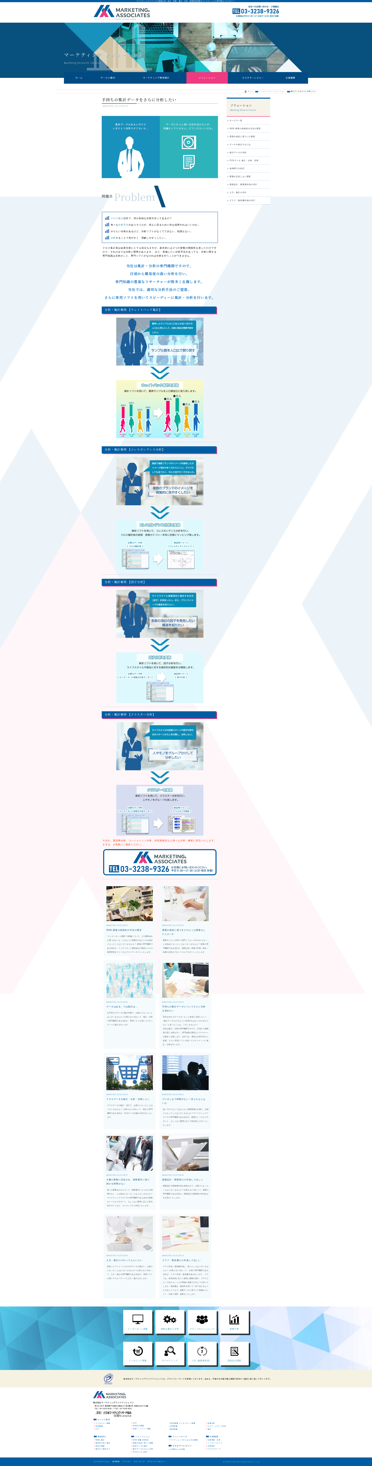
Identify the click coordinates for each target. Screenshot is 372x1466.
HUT (135, 1423)
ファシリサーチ (179, 1436)
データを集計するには (240, 144)
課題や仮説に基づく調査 (143, 1443)
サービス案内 (108, 77)
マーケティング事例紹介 (156, 77)
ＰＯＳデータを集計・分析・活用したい (128, 1099)
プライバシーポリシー (156, 1461)
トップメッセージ (215, 1443)
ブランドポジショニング (202, 1329)
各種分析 (211, 1423)
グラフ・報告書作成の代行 (242, 200)
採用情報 (116, 1461)
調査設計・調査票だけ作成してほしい (182, 1179)
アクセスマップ (214, 1449)
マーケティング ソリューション (272, 91)
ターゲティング (170, 1360)
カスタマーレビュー (253, 77)
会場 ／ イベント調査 (142, 1429)
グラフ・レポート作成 (217, 1426)
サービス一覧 (236, 120)
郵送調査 (174, 1429)
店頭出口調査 (234, 1360)
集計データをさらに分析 (143, 1449)
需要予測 (234, 1329)
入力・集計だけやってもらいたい (124, 1260)
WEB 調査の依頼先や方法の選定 (124, 930)
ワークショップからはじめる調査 (184, 1440)
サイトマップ (139, 1461)
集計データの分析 (238, 152)
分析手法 (123, 224)
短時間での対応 (237, 168)
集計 (209, 1429)
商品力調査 (100, 1446)
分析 (113, 237)
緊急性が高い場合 (103, 1443)
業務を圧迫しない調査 (240, 176)
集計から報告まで (103, 1449)
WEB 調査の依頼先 (141, 1440)
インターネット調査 (137, 1329)
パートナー (126, 1461)
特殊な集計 (100, 1440)
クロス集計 (117, 218)
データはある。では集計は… (122, 1006)
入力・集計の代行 (238, 192)
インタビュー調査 (138, 1360)
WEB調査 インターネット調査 (182, 1423)
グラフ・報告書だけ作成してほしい (181, 1260)
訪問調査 (174, 1426)
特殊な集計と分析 (170, 1329)
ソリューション (207, 77)
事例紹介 (102, 1436)
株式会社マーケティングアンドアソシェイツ (128, 11)
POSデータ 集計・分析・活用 (244, 160)
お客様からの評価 (177, 1449)
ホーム (79, 77)
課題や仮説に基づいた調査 (242, 136)
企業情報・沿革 (214, 1440)
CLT (97, 1429)
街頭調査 (99, 1426)
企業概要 (290, 77)
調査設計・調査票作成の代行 (243, 184)
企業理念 (211, 1446)
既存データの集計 (140, 1446)
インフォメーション (101, 1461)
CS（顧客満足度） (202, 1360)
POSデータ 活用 (140, 1452)
